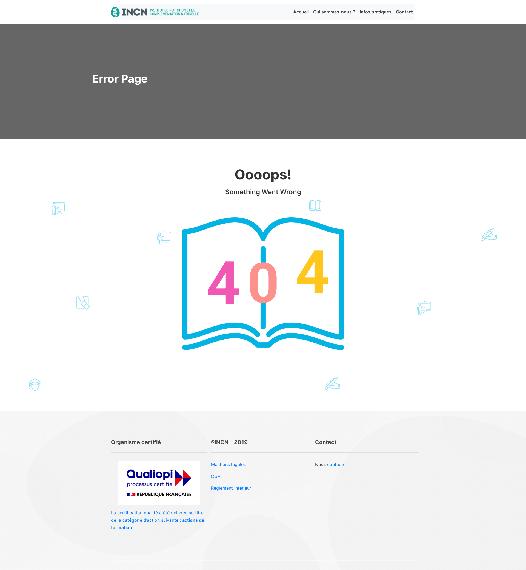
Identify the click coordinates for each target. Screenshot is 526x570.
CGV (216, 476)
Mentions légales (228, 464)
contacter (337, 464)
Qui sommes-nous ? (334, 12)
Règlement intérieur (231, 488)
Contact (404, 12)
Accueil (301, 12)
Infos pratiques (375, 12)
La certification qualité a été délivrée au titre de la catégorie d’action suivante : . (157, 520)
